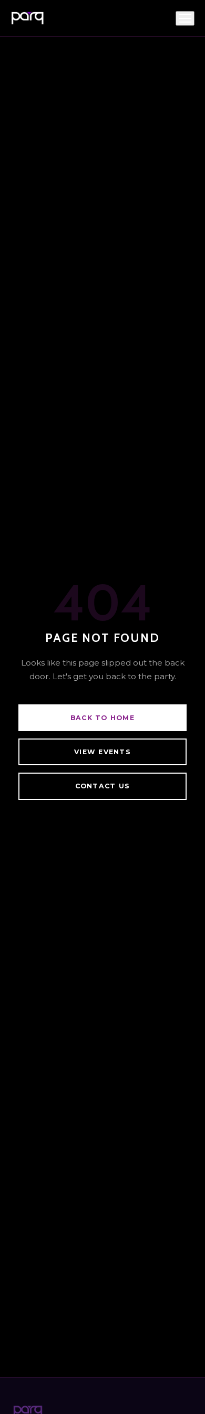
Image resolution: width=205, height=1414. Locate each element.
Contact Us (102, 786)
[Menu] (185, 18)
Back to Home (102, 718)
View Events (102, 752)
